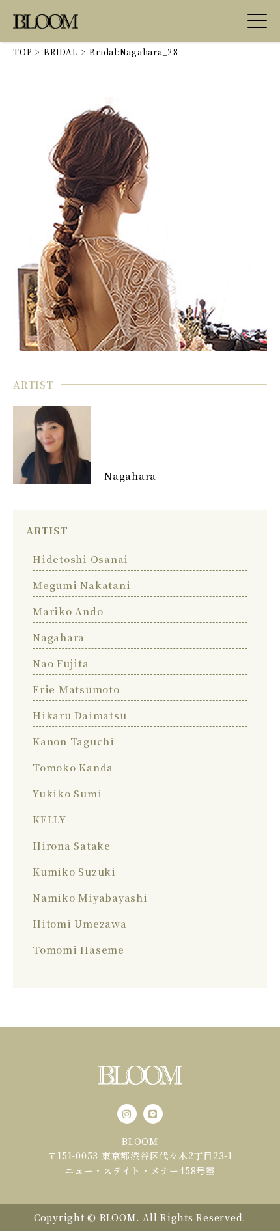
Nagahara (130, 475)
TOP (22, 51)
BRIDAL (61, 51)
